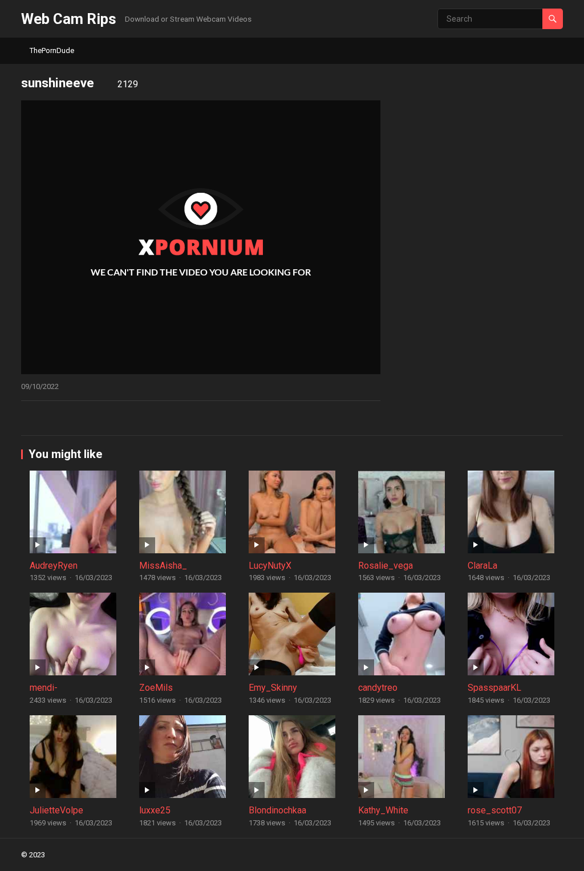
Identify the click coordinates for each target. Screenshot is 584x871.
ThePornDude (52, 50)
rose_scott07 (495, 810)
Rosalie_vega (385, 565)
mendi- (44, 687)
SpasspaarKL (494, 687)
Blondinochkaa (277, 810)
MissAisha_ (163, 565)
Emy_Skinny (273, 687)
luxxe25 (155, 810)
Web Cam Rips (68, 18)
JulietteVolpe (56, 810)
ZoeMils (156, 687)
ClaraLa (482, 565)
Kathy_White (383, 810)
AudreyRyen (54, 565)
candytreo (378, 687)
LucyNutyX (270, 565)
